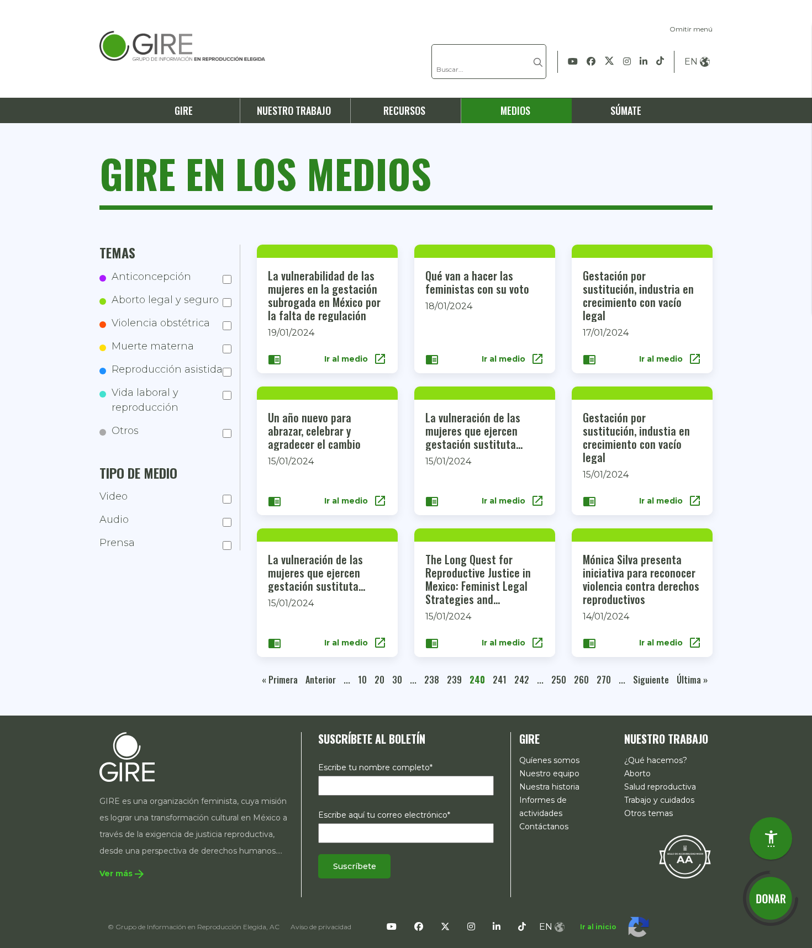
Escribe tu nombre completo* (375, 767)
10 (362, 679)
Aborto (637, 773)
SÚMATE (625, 110)
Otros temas (648, 813)
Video (113, 497)
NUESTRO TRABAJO (294, 110)
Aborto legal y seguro (165, 300)
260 (581, 679)
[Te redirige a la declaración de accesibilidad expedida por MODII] (685, 856)
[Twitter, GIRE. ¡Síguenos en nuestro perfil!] (609, 61)
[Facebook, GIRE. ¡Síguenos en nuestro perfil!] (591, 61)
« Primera (280, 679)
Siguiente (651, 679)
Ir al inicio (598, 927)
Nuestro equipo (549, 773)
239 (454, 679)
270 (604, 679)
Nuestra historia (549, 787)
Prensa (117, 543)
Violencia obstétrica (161, 323)
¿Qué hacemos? (655, 760)
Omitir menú (691, 29)
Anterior (320, 679)
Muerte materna (153, 346)
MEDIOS (515, 110)
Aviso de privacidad (321, 927)
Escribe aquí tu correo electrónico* (384, 815)
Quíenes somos (549, 760)
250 (558, 679)
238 (431, 679)
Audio (114, 520)
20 (379, 679)
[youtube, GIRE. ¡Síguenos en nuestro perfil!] (573, 61)
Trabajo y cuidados (659, 800)
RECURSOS (404, 110)
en (691, 61)
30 (397, 679)
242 (521, 679)
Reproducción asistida (167, 369)
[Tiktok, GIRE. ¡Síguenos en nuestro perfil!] (660, 61)
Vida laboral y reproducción (145, 400)
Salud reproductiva (660, 787)
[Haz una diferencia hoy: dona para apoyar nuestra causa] (770, 898)
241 (500, 679)
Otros (125, 431)
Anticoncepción (151, 277)
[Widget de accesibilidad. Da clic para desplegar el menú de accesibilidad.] (771, 838)
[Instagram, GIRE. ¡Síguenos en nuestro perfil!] (627, 61)
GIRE (184, 110)
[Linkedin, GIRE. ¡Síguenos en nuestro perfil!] (643, 61)
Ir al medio (355, 359)
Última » (692, 679)
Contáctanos (543, 827)
